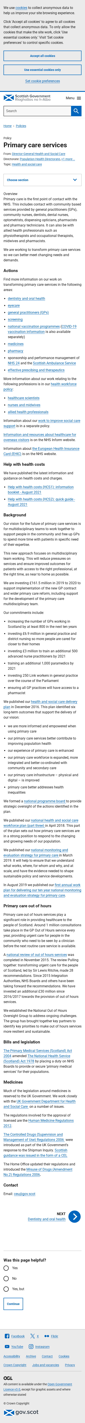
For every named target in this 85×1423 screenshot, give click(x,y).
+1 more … (68, 159)
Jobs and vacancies (45, 1365)
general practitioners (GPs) (28, 312)
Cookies (64, 1356)
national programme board (45, 801)
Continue (13, 1304)
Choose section (17, 180)
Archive (31, 1356)
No (14, 1278)
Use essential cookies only (42, 70)
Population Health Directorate (40, 159)
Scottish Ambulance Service (54, 363)
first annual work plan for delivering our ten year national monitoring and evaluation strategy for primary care (42, 890)
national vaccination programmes (34, 326)
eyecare (14, 305)
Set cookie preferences (42, 81)
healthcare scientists (23, 398)
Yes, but (18, 1289)
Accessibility (11, 1356)
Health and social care (27, 164)
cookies (21, 8)
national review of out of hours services (37, 955)
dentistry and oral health (26, 298)
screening (15, 319)
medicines (16, 344)
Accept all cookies (42, 56)
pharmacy (15, 351)
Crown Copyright (14, 1365)
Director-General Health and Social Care (38, 154)
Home (7, 126)
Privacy (70, 1365)
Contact (47, 1356)
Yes (15, 1268)
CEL (64, 1155)
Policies (21, 126)
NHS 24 (14, 363)
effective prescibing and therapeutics (36, 370)
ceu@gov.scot (24, 1194)
